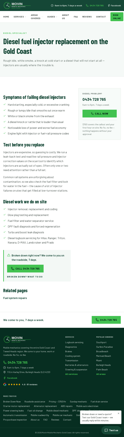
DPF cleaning (78, 410)
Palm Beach (102, 369)
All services (71, 374)
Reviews (87, 16)
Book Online (117, 17)
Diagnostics (71, 346)
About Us (65, 17)
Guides (51, 16)
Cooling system (72, 355)
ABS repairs (66, 406)
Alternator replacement (45, 406)
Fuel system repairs (15, 297)
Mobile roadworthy (40, 415)
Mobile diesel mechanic (57, 410)
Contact (101, 16)
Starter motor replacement (16, 406)
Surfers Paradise (104, 346)
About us (35, 419)
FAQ (76, 16)
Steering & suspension (76, 369)
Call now (101, 113)
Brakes (68, 351)
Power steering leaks (13, 410)
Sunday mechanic (78, 401)
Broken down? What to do (25, 276)
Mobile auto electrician (87, 406)
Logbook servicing (74, 342)
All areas (101, 374)
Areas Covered (35, 17)
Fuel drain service (99, 401)
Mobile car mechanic (62, 415)
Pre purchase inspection (15, 419)
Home (6, 16)
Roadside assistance (35, 401)
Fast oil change (35, 410)
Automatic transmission (15, 415)
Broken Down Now (12, 401)
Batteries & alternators (76, 365)
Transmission (71, 360)
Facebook (116, 5)
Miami (99, 360)
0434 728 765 (97, 5)
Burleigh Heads (103, 365)
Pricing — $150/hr (57, 401)
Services (19, 16)
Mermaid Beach (103, 355)
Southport (101, 342)
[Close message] (118, 413)
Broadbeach (102, 351)
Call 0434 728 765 (28, 268)
